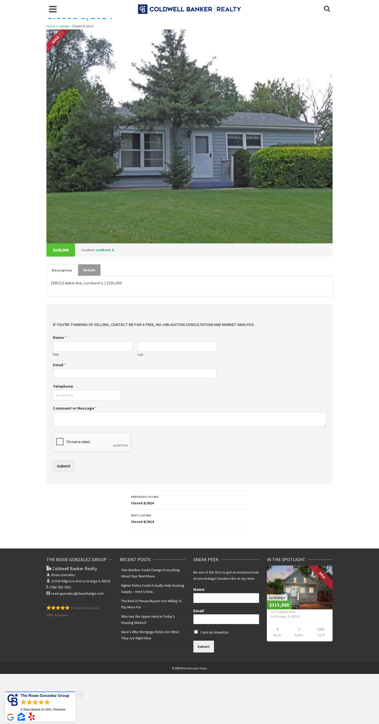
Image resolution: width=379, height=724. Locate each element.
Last (140, 355)
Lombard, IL (105, 250)
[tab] (61, 270)
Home (50, 26)
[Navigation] (52, 9)
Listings (64, 26)
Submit (63, 465)
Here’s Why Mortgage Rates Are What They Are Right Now (150, 635)
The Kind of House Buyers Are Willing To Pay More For (151, 604)
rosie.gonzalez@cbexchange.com (77, 593)
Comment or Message (75, 408)
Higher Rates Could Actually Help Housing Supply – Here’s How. (152, 588)
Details (89, 270)
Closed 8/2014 (145, 500)
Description (62, 270)
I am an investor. (214, 632)
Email (59, 364)
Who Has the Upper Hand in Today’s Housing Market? (148, 619)
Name (60, 337)
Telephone (63, 386)
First (56, 355)
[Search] (327, 9)
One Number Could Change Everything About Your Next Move (150, 573)
